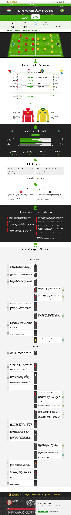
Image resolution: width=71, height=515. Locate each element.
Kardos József (30, 77)
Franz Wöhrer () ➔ (58, 24)
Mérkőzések (22, 4)
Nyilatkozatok (27, 30)
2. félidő (41, 134)
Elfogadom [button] (40, 511)
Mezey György (30, 103)
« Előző (8, 6)
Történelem (38, 4)
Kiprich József (30, 86)
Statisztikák (32, 4)
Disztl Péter (31, 74)
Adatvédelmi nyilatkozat (28, 513)
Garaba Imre (30, 79)
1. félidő (29, 134)
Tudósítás (42, 30)
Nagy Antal (30, 83)
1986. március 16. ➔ (12, 24)
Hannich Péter (30, 82)
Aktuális (11, 4)
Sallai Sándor (30, 76)
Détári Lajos (30, 84)
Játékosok (16, 4)
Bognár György (30, 87)
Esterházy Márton (29, 89)
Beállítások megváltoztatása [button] (54, 511)
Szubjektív (43, 4)
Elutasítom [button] (46, 511)
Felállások (11, 30)
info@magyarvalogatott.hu (19, 513)
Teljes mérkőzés (35, 134)
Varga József (30, 80)
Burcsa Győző (30, 95)
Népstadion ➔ (25, 24)
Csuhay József (30, 98)
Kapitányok (27, 4)
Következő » (62, 6)
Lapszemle (35, 30)
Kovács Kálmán (30, 96)
